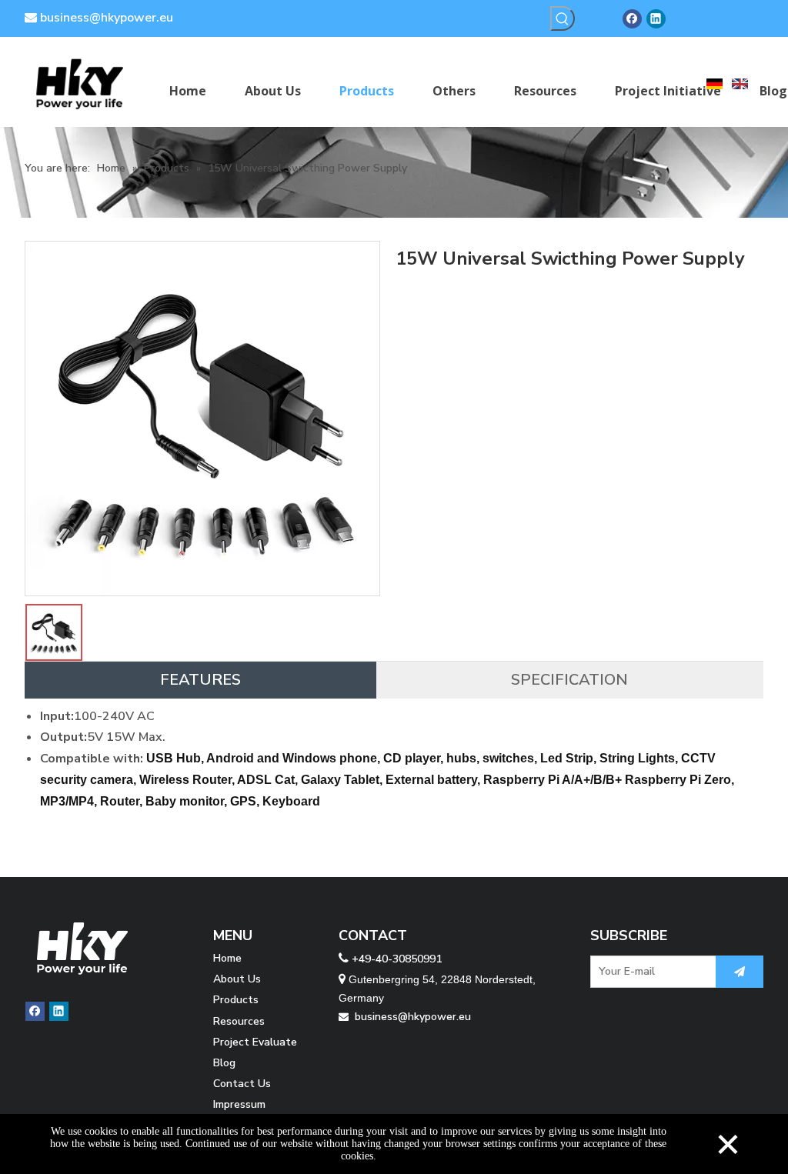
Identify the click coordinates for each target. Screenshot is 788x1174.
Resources (239, 1021)
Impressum (239, 1104)
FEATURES (200, 679)
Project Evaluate (255, 1042)
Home (227, 958)
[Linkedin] (656, 18)
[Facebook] (632, 18)
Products (236, 999)
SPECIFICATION (569, 679)
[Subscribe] (739, 972)
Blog (224, 1063)
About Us (237, 979)
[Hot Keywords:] (562, 18)
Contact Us (242, 1083)
